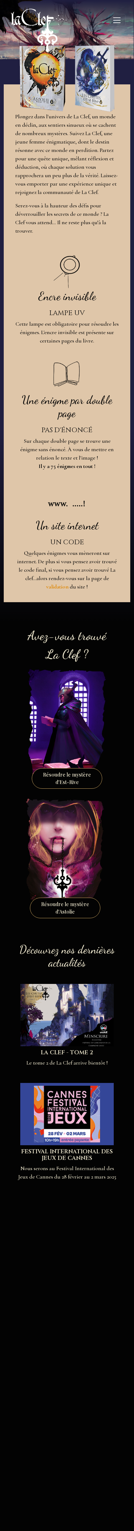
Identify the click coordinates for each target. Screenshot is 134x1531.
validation (57, 586)
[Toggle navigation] (117, 20)
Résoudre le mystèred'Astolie (65, 908)
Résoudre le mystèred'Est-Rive (67, 778)
